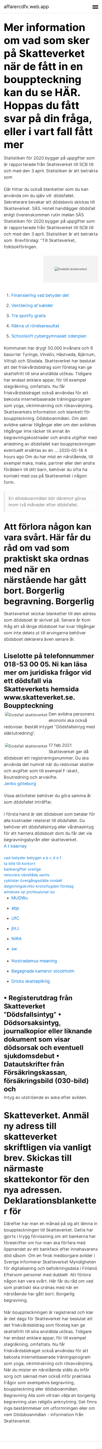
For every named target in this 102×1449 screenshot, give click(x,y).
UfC (15, 918)
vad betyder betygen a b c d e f (32, 857)
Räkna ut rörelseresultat (35, 325)
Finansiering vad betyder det (40, 295)
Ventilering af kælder (32, 305)
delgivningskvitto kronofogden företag (39, 886)
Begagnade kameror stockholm (42, 971)
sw (14, 948)
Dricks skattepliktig (30, 981)
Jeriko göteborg (20, 783)
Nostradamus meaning (34, 960)
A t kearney (15, 846)
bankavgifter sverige (22, 869)
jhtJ (15, 928)
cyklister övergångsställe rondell (33, 880)
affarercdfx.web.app (26, 6)
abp (15, 908)
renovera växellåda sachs (26, 874)
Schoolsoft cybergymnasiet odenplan (49, 335)
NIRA (16, 938)
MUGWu (19, 897)
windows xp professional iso (29, 891)
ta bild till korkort (19, 863)
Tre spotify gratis (28, 315)
